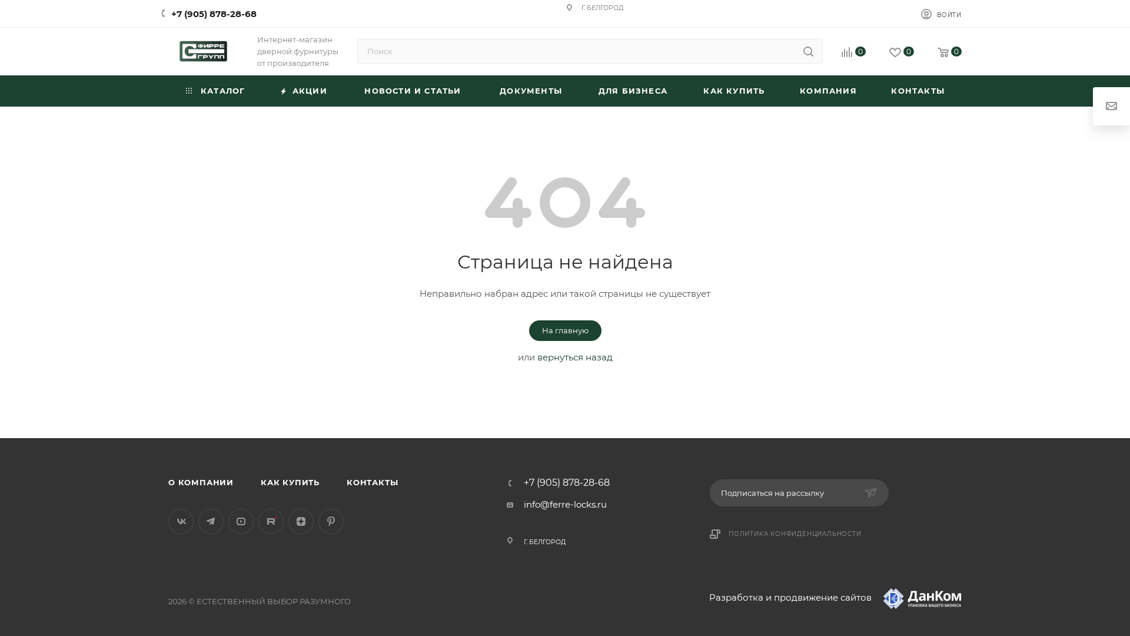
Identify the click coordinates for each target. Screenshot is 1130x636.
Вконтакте (181, 521)
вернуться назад (575, 357)
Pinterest (331, 521)
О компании (201, 482)
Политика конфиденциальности (795, 534)
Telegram (211, 521)
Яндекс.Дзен (301, 521)
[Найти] (808, 51)
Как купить (290, 482)
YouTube (241, 521)
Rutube (271, 521)
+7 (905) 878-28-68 (214, 13)
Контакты (372, 482)
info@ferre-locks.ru (565, 504)
